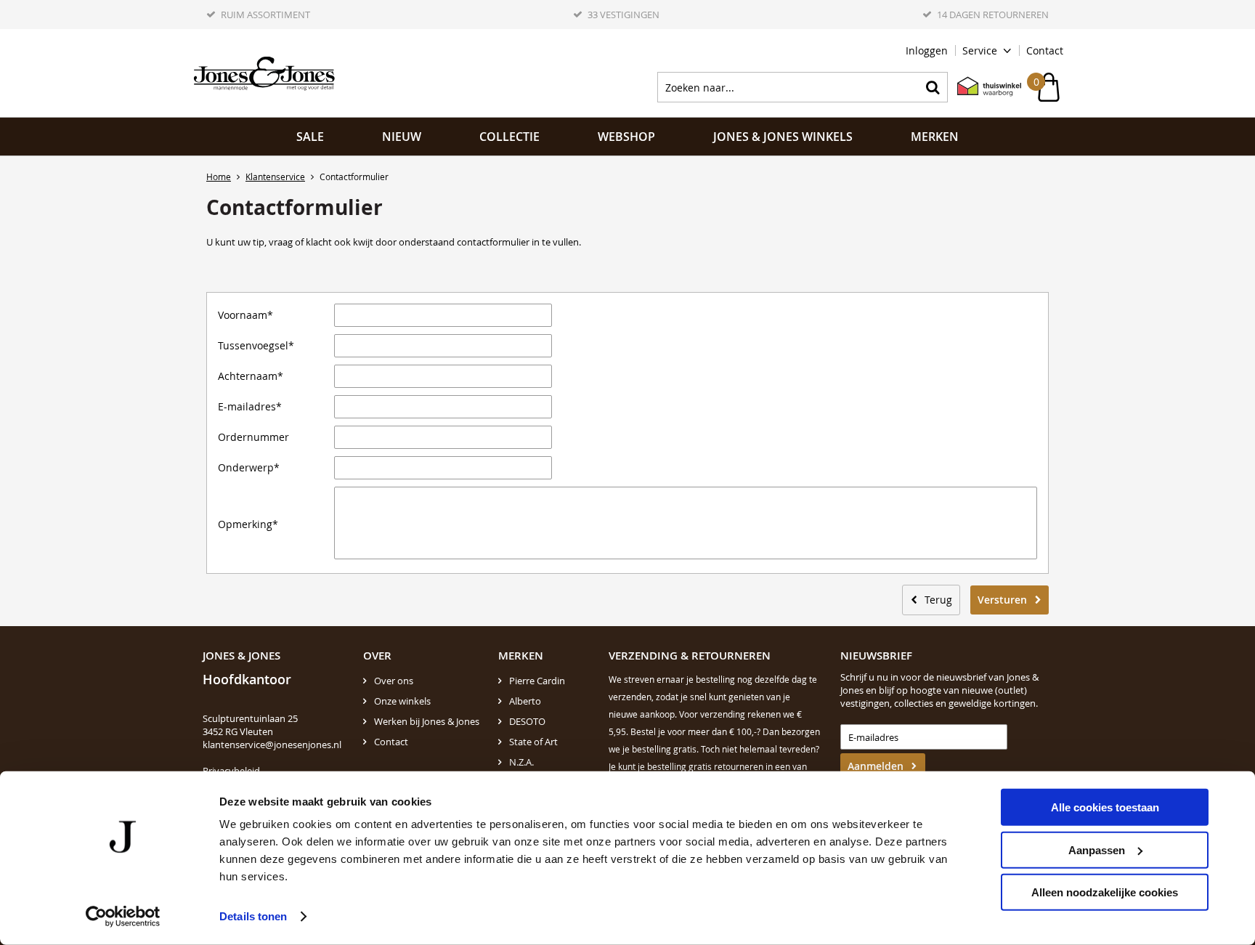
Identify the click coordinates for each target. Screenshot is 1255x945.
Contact (1044, 50)
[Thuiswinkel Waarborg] (982, 87)
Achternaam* (250, 376)
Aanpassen (1096, 849)
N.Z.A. (521, 761)
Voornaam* (245, 315)
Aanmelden (875, 766)
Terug (938, 600)
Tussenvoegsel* (256, 346)
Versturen (1002, 600)
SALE (310, 137)
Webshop (626, 137)
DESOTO (527, 721)
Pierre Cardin (537, 680)
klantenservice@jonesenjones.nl (272, 744)
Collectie (509, 137)
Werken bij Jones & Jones (426, 721)
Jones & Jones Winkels (783, 137)
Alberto (525, 700)
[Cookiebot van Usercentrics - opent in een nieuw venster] (123, 917)
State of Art (533, 741)
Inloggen (927, 50)
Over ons (393, 680)
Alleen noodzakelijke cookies (1104, 892)
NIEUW (401, 137)
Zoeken (932, 87)
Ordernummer (253, 437)
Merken (935, 137)
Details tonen (253, 916)
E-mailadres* (250, 407)
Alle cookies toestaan (1105, 807)
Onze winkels (402, 700)
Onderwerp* (249, 468)
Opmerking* (248, 524)
